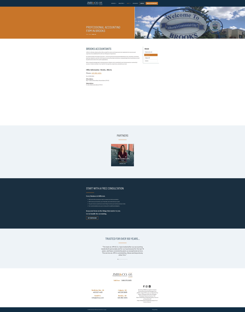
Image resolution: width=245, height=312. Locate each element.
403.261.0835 (122, 288)
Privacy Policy (154, 305)
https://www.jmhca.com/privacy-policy (145, 293)
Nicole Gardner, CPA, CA (122, 159)
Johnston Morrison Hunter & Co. (97, 305)
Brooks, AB (147, 55)
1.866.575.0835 (126, 276)
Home (87, 34)
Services (113, 3)
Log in (105, 305)
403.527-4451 (97, 288)
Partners (122, 135)
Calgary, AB (147, 57)
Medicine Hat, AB (148, 52)
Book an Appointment (152, 3)
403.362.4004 (96, 73)
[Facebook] (144, 282)
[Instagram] (147, 282)
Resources (135, 3)
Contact (142, 3)
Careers (146, 60)
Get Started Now (92, 218)
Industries (121, 3)
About (128, 3)
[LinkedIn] (150, 282)
